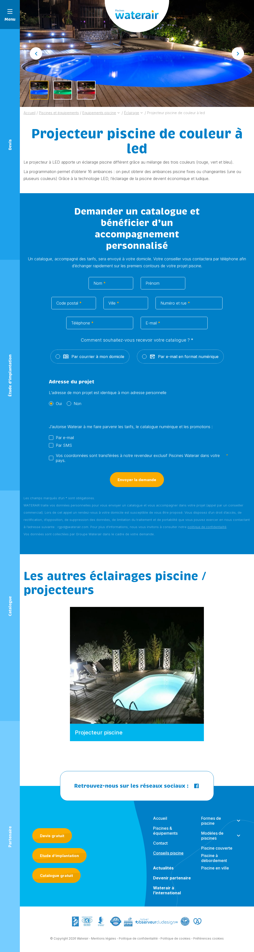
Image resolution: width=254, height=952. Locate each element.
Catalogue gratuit (56, 875)
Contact (160, 843)
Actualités (163, 867)
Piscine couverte (216, 848)
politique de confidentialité (207, 527)
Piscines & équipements (165, 831)
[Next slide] (238, 53)
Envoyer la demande (137, 479)
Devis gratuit (52, 835)
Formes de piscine (211, 821)
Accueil (160, 818)
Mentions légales (103, 938)
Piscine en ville (215, 867)
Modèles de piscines (212, 836)
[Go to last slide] (36, 53)
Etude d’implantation (59, 855)
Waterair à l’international (167, 890)
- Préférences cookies (207, 938)
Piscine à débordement (214, 858)
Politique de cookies (175, 938)
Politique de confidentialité (138, 938)
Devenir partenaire (172, 877)
